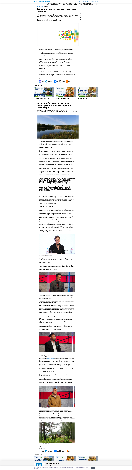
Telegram (92, 1)
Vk (84, 1)
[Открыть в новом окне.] (41, 81)
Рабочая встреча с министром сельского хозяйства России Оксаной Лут (86, 4)
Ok (89, 1)
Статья (35, 3)
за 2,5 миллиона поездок (65, 150)
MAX (95, 1)
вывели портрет (50, 358)
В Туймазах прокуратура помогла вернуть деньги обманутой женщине (70, 4)
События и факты (40, 6)
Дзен (87, 1)
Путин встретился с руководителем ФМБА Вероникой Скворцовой (54, 4)
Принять (93, 467)
